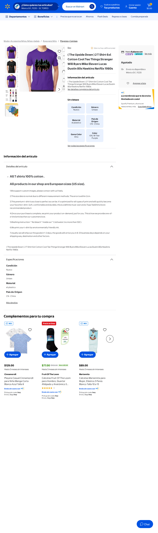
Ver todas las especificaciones (81, 145)
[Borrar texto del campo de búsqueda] (85, 6)
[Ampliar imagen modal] (59, 58)
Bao (69, 47)
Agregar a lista (139, 83)
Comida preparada (139, 16)
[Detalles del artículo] (112, 166)
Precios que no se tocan (71, 16)
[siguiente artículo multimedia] (59, 89)
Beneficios (43, 16)
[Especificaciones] (112, 259)
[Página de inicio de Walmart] (7, 6)
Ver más (148, 53)
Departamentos (18, 16)
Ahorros (90, 16)
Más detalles (12, 302)
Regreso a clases (119, 16)
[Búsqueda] (91, 6)
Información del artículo (20, 156)
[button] (110, 6)
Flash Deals (103, 16)
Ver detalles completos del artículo (83, 89)
